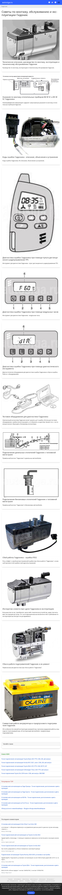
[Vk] (49, 2)
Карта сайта (31, 882)
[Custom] (55, 2)
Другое (21, 881)
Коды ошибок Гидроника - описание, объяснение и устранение (30, 157)
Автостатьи (25, 879)
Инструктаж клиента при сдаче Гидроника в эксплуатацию (28, 609)
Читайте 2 (34, 881)
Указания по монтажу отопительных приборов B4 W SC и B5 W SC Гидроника (30, 98)
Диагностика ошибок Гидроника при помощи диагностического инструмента (31, 367)
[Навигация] (59, 2)
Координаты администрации (47, 881)
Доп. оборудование (12, 881)
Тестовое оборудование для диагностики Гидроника (25, 416)
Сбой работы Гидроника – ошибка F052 (20, 557)
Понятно (31, 892)
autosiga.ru (7, 2)
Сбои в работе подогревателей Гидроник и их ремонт (26, 664)
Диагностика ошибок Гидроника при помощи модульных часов (30, 312)
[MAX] (52, 2)
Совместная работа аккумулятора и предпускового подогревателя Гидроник (30, 724)
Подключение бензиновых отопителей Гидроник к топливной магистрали (30, 500)
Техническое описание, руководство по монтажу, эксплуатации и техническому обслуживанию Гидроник (31, 63)
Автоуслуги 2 (50, 879)
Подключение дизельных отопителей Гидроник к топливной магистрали (29, 453)
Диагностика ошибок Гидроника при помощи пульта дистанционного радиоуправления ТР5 (30, 258)
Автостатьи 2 (34, 879)
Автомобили (17, 879)
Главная (10, 879)
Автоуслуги (42, 879)
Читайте (27, 881)
